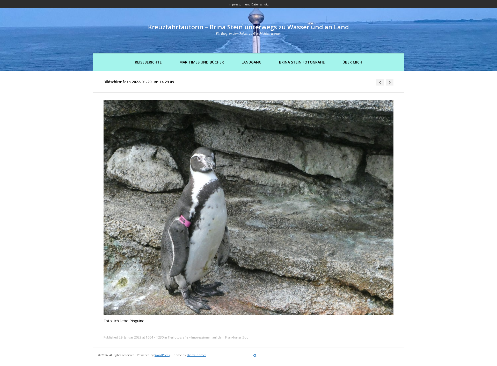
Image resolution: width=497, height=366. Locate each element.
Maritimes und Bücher (201, 62)
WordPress (162, 355)
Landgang (251, 62)
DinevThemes (196, 355)
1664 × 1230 (155, 337)
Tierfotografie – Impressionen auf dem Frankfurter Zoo (208, 337)
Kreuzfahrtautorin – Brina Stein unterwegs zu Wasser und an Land (248, 27)
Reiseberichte (148, 62)
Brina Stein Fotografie (302, 62)
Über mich (352, 62)
